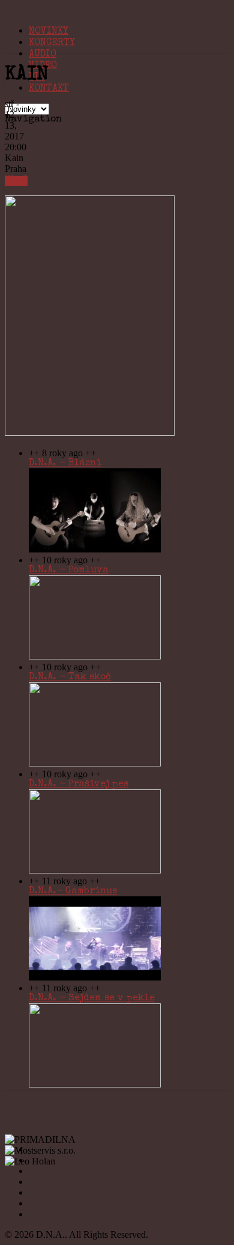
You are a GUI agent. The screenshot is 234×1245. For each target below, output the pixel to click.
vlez (16, 181)
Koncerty (52, 43)
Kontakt (49, 89)
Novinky (48, 32)
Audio (42, 55)
